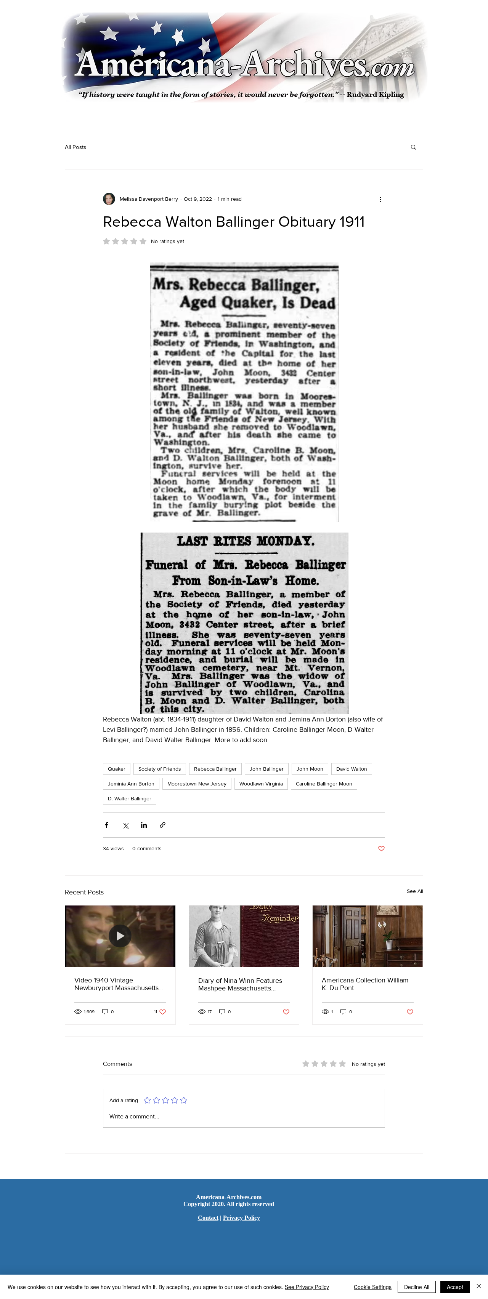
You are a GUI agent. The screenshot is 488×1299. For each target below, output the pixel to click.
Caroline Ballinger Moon (324, 784)
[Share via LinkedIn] (144, 825)
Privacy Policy (241, 1217)
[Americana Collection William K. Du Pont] (368, 936)
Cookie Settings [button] (373, 1287)
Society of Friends (159, 769)
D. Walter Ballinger (129, 798)
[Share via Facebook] (106, 825)
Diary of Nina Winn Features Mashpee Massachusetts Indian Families (240, 984)
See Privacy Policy (307, 1287)
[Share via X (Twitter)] (125, 825)
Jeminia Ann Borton (131, 784)
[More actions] (380, 198)
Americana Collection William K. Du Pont (365, 984)
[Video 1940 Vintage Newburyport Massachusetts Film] (120, 936)
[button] (413, 147)
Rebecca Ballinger (215, 769)
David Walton (351, 769)
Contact (208, 1217)
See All (415, 891)
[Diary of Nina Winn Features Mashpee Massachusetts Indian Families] (244, 936)
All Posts (75, 147)
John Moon (310, 769)
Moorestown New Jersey (196, 784)
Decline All (416, 1287)
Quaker (116, 769)
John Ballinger (267, 769)
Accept (455, 1287)
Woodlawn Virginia (261, 784)
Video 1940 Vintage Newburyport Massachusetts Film (116, 984)
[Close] (478, 1287)
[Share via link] (162, 825)
